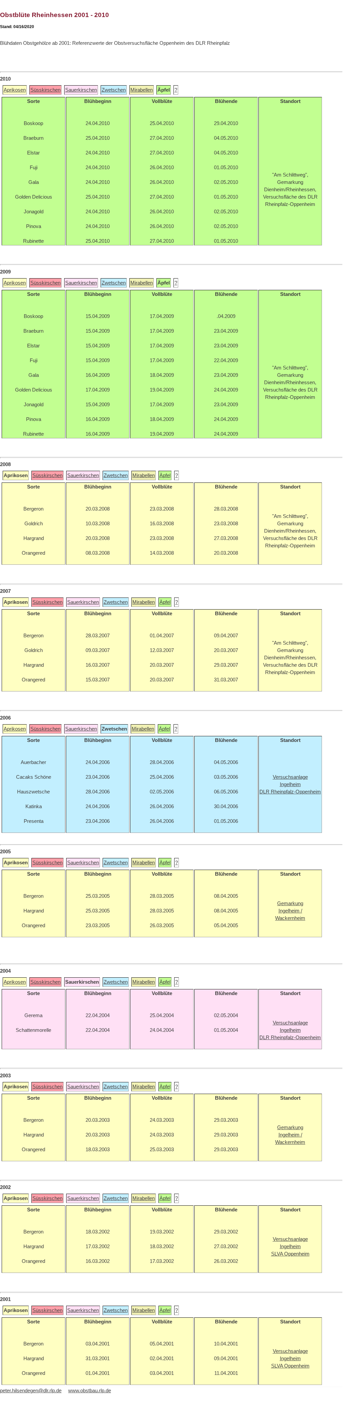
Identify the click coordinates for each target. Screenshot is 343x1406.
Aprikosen (15, 90)
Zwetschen (114, 90)
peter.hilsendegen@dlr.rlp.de (31, 1390)
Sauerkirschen (81, 90)
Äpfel (164, 475)
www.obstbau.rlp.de (89, 1390)
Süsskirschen (45, 90)
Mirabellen (141, 90)
